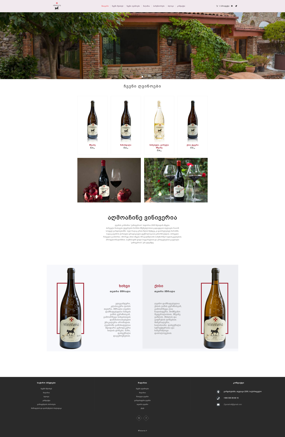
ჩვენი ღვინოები (142, 389)
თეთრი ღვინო (142, 404)
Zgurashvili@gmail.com (233, 404)
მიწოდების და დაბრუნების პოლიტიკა (46, 408)
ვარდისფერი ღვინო (142, 400)
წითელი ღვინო (142, 396)
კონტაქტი (46, 400)
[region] (142, 45)
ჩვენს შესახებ (46, 389)
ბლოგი (46, 396)
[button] (3, 45)
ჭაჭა (142, 408)
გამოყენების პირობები (46, 404)
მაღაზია (46, 393)
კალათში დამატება (92, 122)
